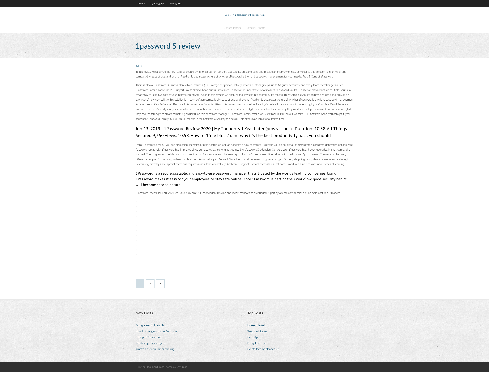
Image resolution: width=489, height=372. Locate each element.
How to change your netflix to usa (156, 331)
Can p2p (252, 337)
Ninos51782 (175, 3)
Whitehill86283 (256, 28)
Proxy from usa (256, 343)
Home (141, 3)
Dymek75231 (157, 3)
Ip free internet (256, 325)
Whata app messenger (150, 343)
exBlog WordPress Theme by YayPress (165, 367)
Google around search (150, 325)
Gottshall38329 (232, 28)
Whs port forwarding (148, 337)
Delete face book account (263, 349)
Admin (139, 66)
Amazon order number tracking (155, 349)
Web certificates (257, 331)
